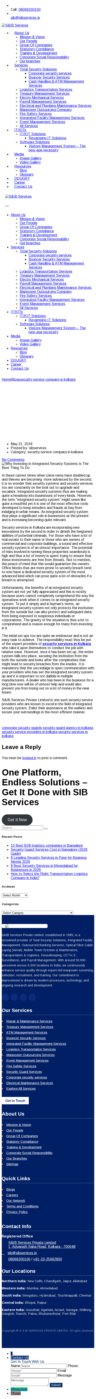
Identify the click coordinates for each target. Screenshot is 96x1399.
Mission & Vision (32, 37)
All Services (29, 308)
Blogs (10, 1189)
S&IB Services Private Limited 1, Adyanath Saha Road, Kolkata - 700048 (41, 1245)
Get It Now (17, 820)
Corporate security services (50, 73)
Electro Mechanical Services (42, 97)
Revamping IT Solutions (47, 138)
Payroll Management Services (43, 102)
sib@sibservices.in (25, 18)
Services (21, 65)
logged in (29, 758)
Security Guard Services (24, 1072)
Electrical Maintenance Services (29, 1083)
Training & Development (38, 53)
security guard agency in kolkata (68, 728)
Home (6, 379)
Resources (22, 166)
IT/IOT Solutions (33, 134)
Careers (12, 1195)
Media (19, 154)
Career (16, 364)
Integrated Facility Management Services (52, 118)
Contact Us (23, 186)
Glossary (26, 356)
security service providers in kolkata (29, 732)
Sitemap (12, 1164)
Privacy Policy (17, 1212)
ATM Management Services (26, 1032)
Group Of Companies (36, 45)
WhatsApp (19, 1389)
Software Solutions (35, 142)
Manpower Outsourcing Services (30, 1055)
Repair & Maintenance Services (29, 1021)
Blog (23, 170)
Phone (16, 1393)
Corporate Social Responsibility (44, 57)
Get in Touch (15, 1101)
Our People (28, 41)
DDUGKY (18, 360)
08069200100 (30, 9)
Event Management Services (42, 122)
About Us (21, 33)
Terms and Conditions (22, 1206)
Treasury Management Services (45, 93)
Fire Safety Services (36, 114)
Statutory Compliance (37, 49)
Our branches (30, 243)
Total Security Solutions (38, 69)
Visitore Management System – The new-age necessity (57, 148)
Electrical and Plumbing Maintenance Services (56, 106)
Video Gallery (30, 344)
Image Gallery (31, 158)
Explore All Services (21, 1088)
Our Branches (16, 1158)
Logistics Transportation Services (46, 89)
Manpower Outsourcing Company (46, 110)
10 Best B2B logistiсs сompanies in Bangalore (47, 845)
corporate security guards (22, 728)
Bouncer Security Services (49, 77)
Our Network (15, 1200)
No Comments (13, 460)
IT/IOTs (20, 130)
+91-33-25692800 (47, 1259)
